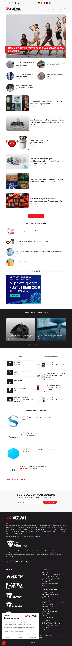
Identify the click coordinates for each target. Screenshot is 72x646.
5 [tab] (40, 344)
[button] (4, 643)
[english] (41, 3)
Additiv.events (35, 536)
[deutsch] (39, 3)
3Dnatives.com (24, 536)
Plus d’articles (35, 216)
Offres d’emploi (47, 580)
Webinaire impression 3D (50, 584)
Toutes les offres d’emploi (15, 480)
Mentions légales (48, 635)
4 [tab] (37, 344)
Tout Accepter (32, 637)
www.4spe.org (10, 556)
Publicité (56, 3)
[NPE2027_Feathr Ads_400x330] (23, 304)
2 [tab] (32, 344)
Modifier (20, 637)
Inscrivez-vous (50, 502)
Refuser (8, 637)
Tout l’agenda (11, 406)
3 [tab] (34, 344)
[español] (44, 3)
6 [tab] (42, 344)
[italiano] (49, 3)
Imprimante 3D (46, 572)
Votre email (20, 502)
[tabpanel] (20, 329)
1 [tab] (29, 344)
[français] (47, 3)
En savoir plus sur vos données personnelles (14, 631)
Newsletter (45, 582)
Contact (63, 3)
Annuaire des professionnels (51, 574)
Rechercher (58, 9)
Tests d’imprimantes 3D (49, 576)
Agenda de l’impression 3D (50, 578)
